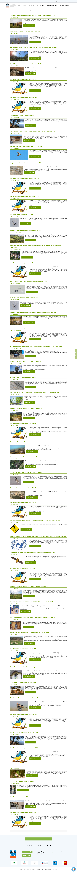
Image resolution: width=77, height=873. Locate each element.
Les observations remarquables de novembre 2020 (24, 196)
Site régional (56, 1)
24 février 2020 (16, 716)
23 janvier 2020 (16, 783)
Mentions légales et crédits (25, 869)
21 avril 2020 (15, 588)
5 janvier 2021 (16, 180)
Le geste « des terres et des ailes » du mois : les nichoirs (26, 456)
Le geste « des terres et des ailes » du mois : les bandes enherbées (29, 586)
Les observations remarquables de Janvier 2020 (24, 748)
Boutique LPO (71, 1)
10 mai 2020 (15, 538)
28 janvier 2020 (16, 734)
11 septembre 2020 (17, 348)
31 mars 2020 (15, 650)
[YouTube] (76, 354)
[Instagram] (76, 352)
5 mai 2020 (15, 554)
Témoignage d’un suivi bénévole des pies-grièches (24, 698)
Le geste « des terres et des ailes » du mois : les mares (26, 408)
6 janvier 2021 (16, 165)
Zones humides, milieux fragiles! (19, 441)
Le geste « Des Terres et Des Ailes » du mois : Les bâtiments (27, 163)
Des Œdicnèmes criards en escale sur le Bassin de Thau (26, 63)
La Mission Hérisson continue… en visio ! (22, 214)
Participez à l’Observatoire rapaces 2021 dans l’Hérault (26, 146)
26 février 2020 (16, 700)
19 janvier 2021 (16, 133)
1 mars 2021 (15, 65)
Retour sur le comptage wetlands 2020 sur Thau (24, 732)
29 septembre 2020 (17, 330)
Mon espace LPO (63, 1)
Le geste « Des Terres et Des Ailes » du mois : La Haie (25, 230)
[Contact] (76, 358)
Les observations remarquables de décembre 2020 (24, 178)
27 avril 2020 (15, 570)
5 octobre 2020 (16, 299)
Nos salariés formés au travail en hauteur (22, 781)
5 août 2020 (15, 379)
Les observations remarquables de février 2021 (23, 79)
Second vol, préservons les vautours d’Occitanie (24, 487)
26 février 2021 (16, 81)
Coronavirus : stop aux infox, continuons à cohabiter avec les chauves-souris (32, 552)
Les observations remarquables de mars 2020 (23, 648)
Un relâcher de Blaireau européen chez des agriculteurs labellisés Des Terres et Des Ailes (36, 346)
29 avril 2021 (15, 17)
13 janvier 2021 (16, 148)
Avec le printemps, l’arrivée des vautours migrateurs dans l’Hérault (29, 632)
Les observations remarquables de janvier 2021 (23, 97)
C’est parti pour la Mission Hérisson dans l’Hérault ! (25, 297)
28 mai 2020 (15, 504)
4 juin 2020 (15, 444)
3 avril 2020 (15, 619)
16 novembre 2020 (17, 249)
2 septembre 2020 (17, 363)
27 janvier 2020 (16, 768)
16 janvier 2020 (16, 799)
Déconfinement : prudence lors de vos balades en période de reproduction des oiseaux (35, 520)
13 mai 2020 (15, 522)
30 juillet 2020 (16, 394)
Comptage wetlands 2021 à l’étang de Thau (22, 115)
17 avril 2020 (15, 603)
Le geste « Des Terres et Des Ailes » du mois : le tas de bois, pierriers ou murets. (33, 312)
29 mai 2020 (15, 474)
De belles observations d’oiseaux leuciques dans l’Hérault (26, 766)
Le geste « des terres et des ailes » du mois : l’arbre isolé (26, 361)
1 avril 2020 (15, 634)
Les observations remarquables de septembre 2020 (25, 328)
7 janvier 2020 (16, 814)
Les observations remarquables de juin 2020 (23, 423)
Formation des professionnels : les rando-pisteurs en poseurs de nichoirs (31, 667)
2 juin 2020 (15, 458)
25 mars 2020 (16, 669)
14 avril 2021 (15, 33)
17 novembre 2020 (17, 232)
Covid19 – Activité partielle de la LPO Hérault (23, 682)
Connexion (33, 869)
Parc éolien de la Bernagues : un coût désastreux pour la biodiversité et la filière (33, 47)
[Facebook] (76, 350)
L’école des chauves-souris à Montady (21, 797)
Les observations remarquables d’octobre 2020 (23, 263)
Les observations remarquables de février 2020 (23, 714)
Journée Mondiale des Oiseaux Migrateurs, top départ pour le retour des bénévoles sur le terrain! (38, 536)
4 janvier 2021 (16, 216)
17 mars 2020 (15, 684)
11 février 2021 (16, 99)
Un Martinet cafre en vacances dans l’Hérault (23, 377)
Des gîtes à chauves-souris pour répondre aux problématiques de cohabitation (32, 617)
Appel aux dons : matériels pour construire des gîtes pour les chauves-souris (32, 131)
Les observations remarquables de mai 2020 (23, 502)
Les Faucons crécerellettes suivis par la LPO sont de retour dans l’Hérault (31, 601)
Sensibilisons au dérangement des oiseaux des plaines (26, 472)
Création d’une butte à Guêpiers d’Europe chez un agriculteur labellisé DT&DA (32, 15)
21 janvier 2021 (16, 117)
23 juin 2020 (15, 410)
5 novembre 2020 (16, 265)
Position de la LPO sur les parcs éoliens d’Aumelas (25, 31)
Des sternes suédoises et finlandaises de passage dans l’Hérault (28, 281)
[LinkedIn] (76, 356)
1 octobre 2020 (16, 314)
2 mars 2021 (15, 49)
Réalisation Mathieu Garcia (51, 869)
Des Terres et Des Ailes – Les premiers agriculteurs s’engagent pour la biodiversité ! (34, 392)
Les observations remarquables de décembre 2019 (24, 812)
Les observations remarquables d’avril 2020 (22, 568)
